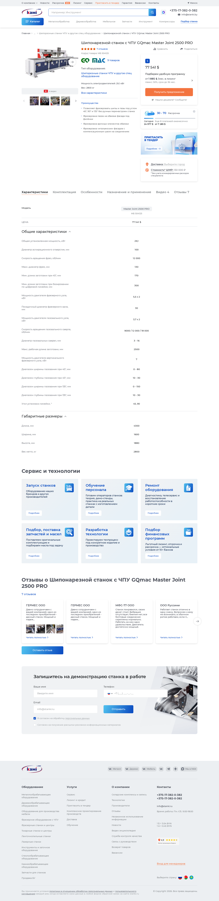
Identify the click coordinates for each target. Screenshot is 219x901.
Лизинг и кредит (76, 800)
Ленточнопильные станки (36, 836)
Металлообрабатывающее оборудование (36, 796)
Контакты (154, 3)
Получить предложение (169, 92)
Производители (121, 805)
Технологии (118, 800)
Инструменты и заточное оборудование (36, 849)
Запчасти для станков (34, 872)
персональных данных (77, 718)
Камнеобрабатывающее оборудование (35, 865)
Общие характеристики (44, 232)
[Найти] (152, 12)
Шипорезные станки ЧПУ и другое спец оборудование (70, 33)
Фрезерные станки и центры (38, 825)
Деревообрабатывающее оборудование (36, 804)
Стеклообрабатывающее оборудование (35, 857)
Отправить (118, 709)
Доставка (157, 164)
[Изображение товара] (50, 62)
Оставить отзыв (42, 650)
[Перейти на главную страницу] (32, 769)
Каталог (35, 21)
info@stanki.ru (164, 806)
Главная (26, 33)
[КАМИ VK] (161, 769)
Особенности (91, 192)
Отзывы (181, 192)
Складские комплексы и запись (129, 794)
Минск (193, 3)
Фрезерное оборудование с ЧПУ (40, 819)
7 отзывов (102, 49)
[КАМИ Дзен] (175, 769)
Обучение (72, 825)
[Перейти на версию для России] (180, 877)
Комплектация (64, 192)
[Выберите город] (177, 164)
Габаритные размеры (42, 416)
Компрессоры (167, 21)
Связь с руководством (124, 841)
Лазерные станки (31, 841)
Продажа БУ (28, 878)
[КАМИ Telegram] (168, 769)
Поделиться (190, 49)
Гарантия (127, 3)
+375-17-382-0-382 (183, 10)
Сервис (88, 3)
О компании (28, 3)
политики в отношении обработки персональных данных (80, 891)
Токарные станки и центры (37, 830)
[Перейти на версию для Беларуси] (186, 877)
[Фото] (30, 628)
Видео (162, 192)
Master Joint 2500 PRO (137, 208)
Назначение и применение (129, 192)
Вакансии (140, 3)
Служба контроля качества (127, 836)
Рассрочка (58, 3)
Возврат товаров (121, 847)
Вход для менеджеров (171, 863)
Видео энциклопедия (124, 830)
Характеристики (35, 192)
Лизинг (77, 3)
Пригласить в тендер (107, 3)
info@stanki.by (189, 14)
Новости (44, 3)
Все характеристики (94, 92)
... (34, 33)
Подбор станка (189, 21)
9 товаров (113, 60)
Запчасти (127, 21)
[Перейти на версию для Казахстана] (191, 877)
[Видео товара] (34, 100)
